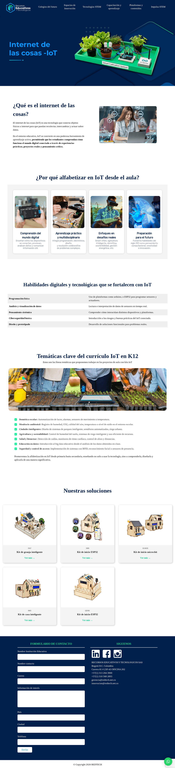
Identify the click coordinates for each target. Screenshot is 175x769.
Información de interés (29, 688)
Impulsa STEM (158, 6)
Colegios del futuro (47, 6)
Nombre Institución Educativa (32, 651)
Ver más (29, 558)
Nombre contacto (26, 663)
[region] (87, 222)
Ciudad (21, 724)
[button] (168, 761)
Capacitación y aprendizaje (114, 7)
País (19, 712)
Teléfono (22, 736)
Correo (21, 676)
